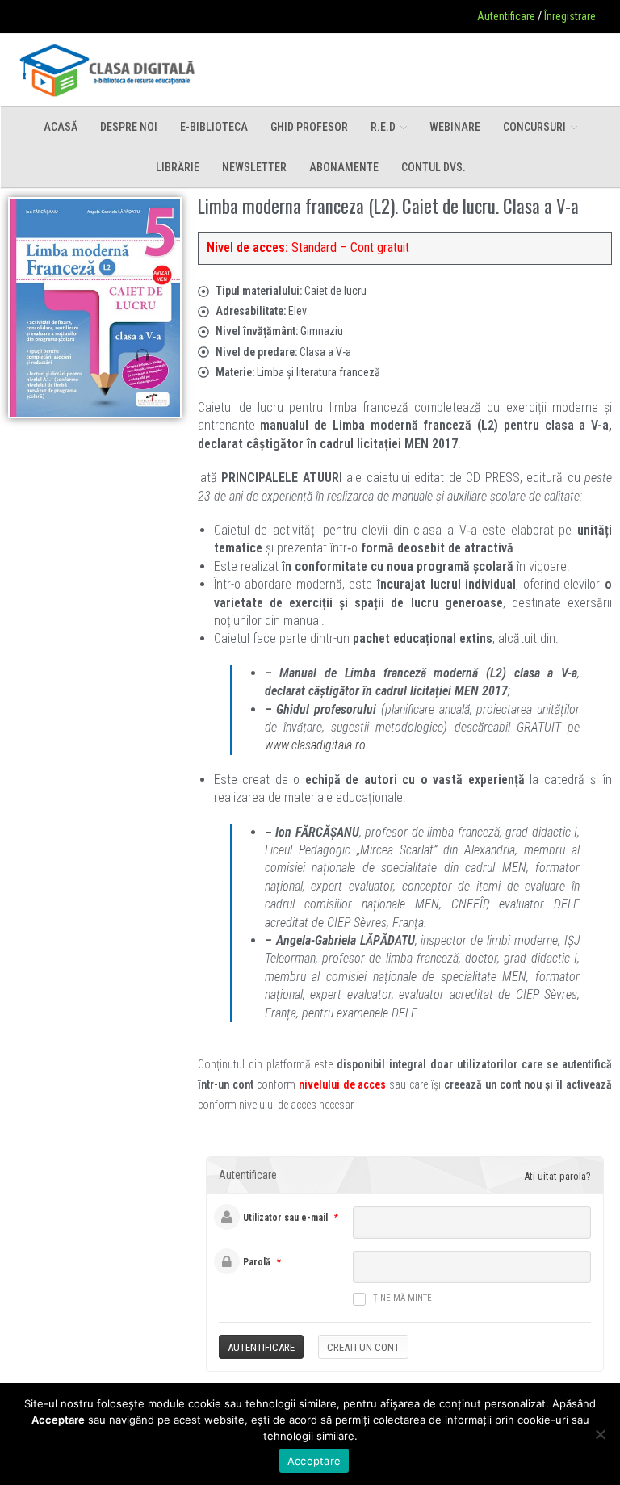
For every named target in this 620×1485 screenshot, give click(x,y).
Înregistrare (570, 16)
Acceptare (314, 1460)
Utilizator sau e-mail (285, 1217)
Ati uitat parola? (557, 1176)
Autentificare (506, 16)
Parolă (256, 1262)
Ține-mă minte (402, 1298)
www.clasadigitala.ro (315, 745)
